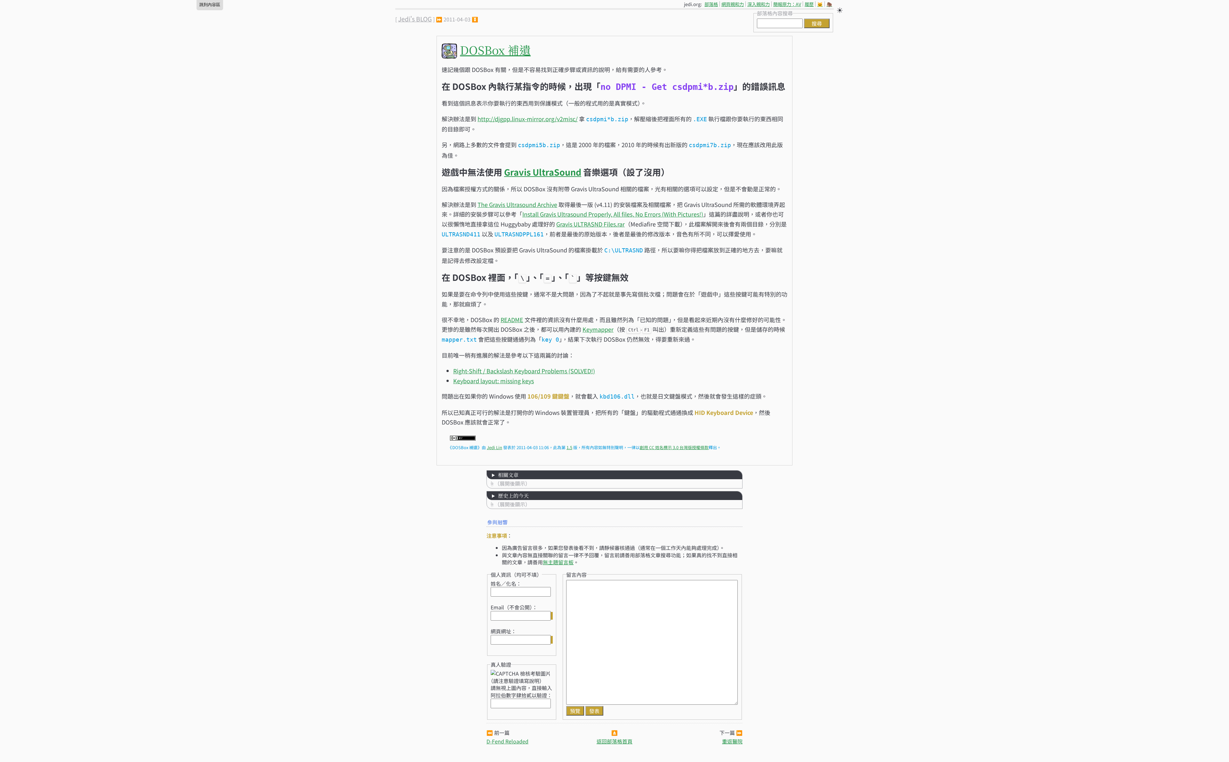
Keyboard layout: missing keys (493, 381)
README (512, 319)
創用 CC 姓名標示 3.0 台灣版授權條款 (674, 447)
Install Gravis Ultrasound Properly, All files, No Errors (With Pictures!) (612, 214)
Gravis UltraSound (542, 172)
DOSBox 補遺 (495, 50)
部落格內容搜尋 (775, 13)
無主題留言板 (558, 562)
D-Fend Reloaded (507, 741)
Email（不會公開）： (514, 607)
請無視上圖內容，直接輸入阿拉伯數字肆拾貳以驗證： (521, 691)
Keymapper (598, 329)
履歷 (809, 4)
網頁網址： (503, 631)
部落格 (711, 4)
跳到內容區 (209, 4)
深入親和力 (758, 4)
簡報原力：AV (787, 4)
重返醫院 (732, 741)
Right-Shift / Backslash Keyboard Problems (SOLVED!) (524, 371)
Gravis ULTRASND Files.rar (590, 224)
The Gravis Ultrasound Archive (517, 204)
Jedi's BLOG (415, 18)
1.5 (569, 447)
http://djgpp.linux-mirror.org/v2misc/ (528, 119)
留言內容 (576, 574)
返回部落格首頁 (614, 741)
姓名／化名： (506, 583)
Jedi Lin (494, 447)
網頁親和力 (732, 4)
